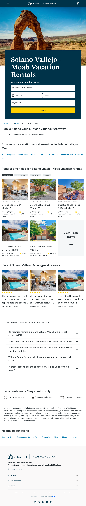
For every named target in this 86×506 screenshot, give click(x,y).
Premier (55, 155)
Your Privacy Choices (46, 496)
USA (12, 124)
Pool (47, 175)
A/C (3, 155)
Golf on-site (45, 155)
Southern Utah (7, 437)
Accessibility (34, 496)
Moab (64, 437)
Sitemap (36, 493)
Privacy (51, 493)
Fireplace (11, 155)
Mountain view (67, 155)
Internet (35, 175)
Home (5, 124)
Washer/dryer (23, 155)
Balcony (34, 155)
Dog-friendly (21, 175)
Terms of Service (68, 493)
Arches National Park (50, 437)
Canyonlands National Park (27, 437)
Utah (17, 124)
